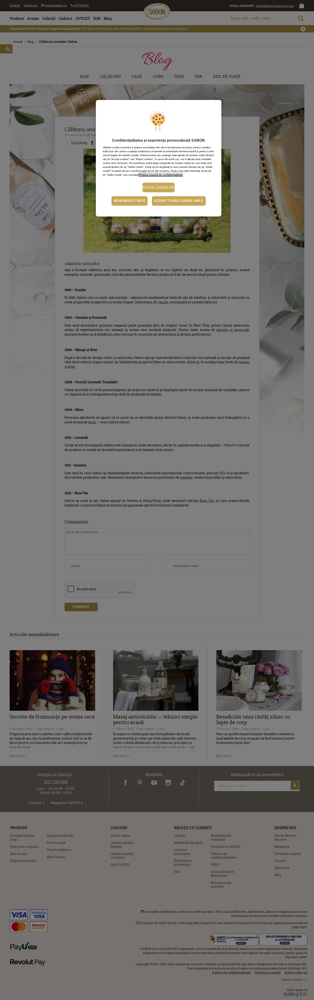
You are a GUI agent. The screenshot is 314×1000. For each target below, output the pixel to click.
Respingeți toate (129, 200)
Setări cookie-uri (159, 187)
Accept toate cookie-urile (178, 200)
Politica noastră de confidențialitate (160, 174)
